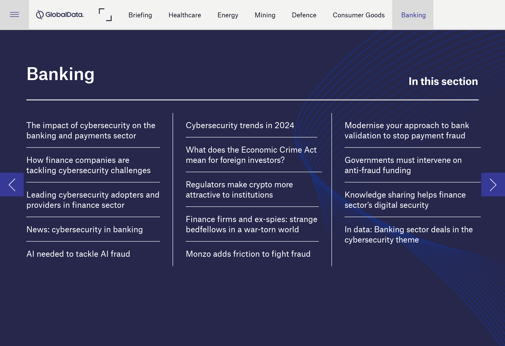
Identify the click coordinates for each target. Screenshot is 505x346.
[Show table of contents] (14, 14)
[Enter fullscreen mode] (104, 14)
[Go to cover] (60, 14)
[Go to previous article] (12, 184)
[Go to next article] (493, 184)
